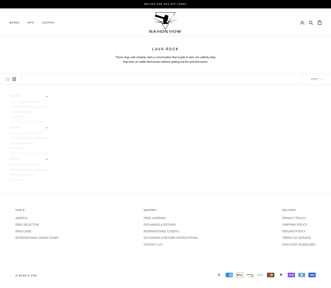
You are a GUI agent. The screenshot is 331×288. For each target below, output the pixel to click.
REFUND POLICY (294, 231)
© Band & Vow (26, 275)
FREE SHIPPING (155, 218)
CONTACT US (153, 244)
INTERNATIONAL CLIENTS (161, 231)
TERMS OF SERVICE (296, 237)
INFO (30, 22)
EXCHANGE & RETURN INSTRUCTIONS (171, 237)
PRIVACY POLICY (294, 218)
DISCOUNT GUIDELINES (299, 244)
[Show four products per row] (14, 79)
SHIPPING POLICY (294, 224)
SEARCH (21, 218)
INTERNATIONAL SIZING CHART (37, 237)
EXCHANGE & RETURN (159, 224)
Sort (315, 79)
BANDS (14, 22)
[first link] (319, 22)
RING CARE (23, 231)
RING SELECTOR (27, 224)
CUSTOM (48, 22)
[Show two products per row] (7, 79)
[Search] (311, 22)
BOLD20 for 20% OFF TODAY (165, 4)
